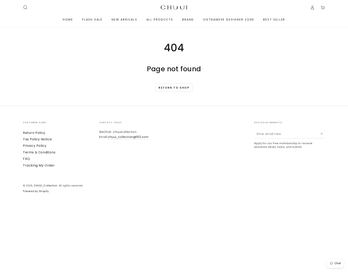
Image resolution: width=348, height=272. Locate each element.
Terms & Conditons (39, 152)
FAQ (26, 158)
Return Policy (34, 132)
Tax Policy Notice (37, 139)
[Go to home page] (174, 7)
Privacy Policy (34, 145)
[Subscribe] (322, 133)
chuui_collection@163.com (128, 137)
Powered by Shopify (36, 191)
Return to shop (173, 88)
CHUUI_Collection (45, 185)
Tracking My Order (39, 165)
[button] (25, 7)
